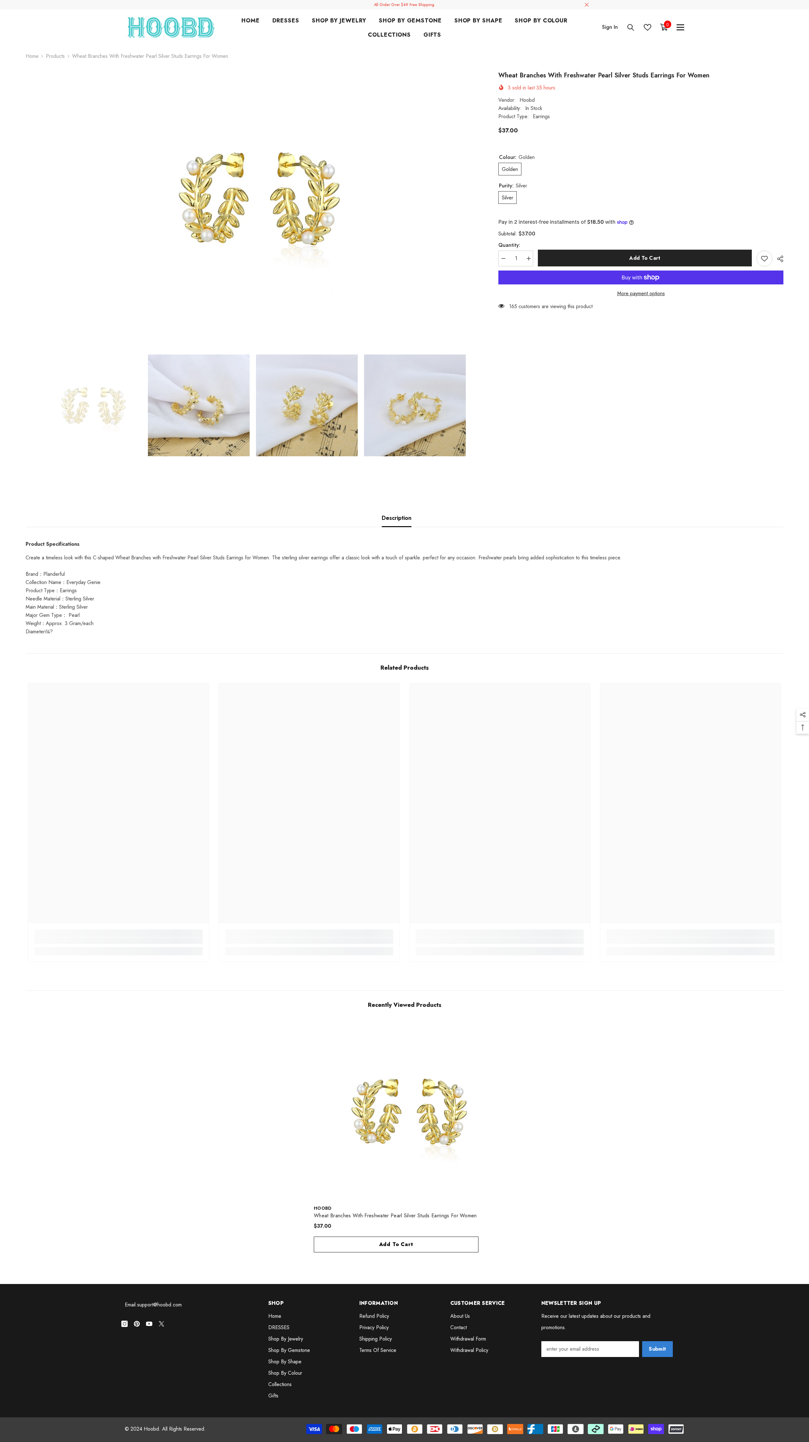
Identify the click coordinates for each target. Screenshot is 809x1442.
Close (586, 5)
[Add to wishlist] (764, 258)
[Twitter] (161, 1324)
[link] (118, 941)
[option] (253, 197)
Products (55, 56)
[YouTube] (149, 1324)
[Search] (631, 27)
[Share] (777, 258)
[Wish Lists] (647, 27)
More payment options (641, 293)
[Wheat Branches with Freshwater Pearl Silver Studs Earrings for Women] (404, 1111)
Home (32, 56)
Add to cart (644, 258)
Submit (657, 1349)
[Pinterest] (137, 1324)
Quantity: (509, 245)
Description (396, 518)
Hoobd (527, 100)
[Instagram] (124, 1324)
